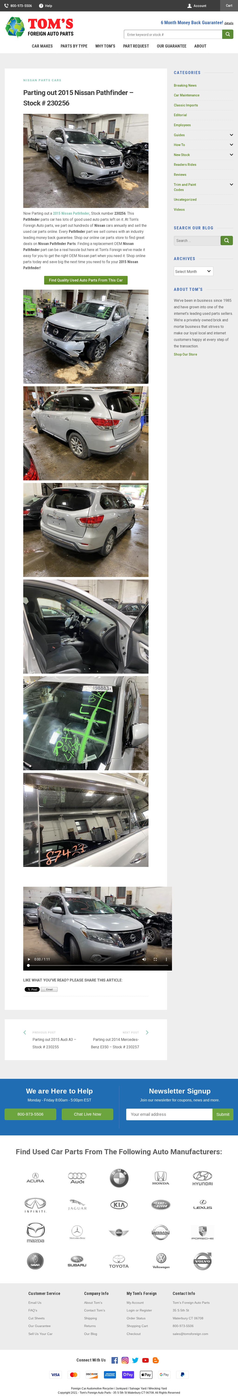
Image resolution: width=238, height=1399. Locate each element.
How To (179, 145)
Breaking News (185, 85)
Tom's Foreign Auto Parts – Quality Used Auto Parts (39, 27)
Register (146, 1310)
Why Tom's (105, 46)
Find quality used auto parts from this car (86, 280)
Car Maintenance (186, 95)
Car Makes (42, 46)
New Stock (182, 155)
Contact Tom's (94, 1310)
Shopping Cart (137, 1326)
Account (200, 6)
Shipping (90, 1318)
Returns (90, 1326)
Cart (229, 5)
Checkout (134, 1334)
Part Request (136, 46)
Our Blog (90, 1334)
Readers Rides (185, 164)
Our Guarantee (171, 46)
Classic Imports (186, 105)
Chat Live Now (87, 1114)
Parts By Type (74, 46)
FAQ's (32, 1310)
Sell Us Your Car (40, 1334)
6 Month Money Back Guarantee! (197, 22)
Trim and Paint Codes (185, 187)
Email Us (34, 1302)
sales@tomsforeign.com (190, 1334)
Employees (182, 125)
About (200, 46)
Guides (179, 135)
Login (131, 1310)
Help (48, 6)
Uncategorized (185, 199)
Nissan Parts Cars (42, 80)
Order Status (136, 1318)
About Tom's (93, 1302)
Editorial (180, 115)
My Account (135, 1302)
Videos (179, 209)
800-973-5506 (21, 6)
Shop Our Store (185, 354)
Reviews (180, 175)
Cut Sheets (36, 1318)
